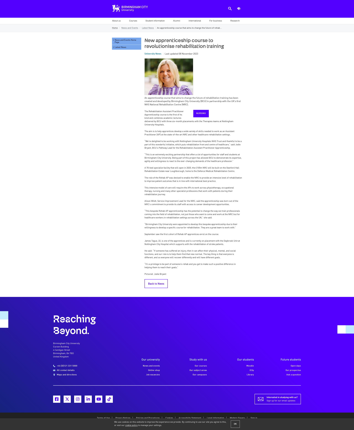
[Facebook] (56, 399)
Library (250, 375)
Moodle (250, 366)
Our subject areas (198, 370)
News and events (151, 366)
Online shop (154, 370)
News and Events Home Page (125, 41)
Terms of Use (103, 418)
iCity (252, 370)
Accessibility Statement (190, 418)
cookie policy (131, 425)
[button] (116, 21)
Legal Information (215, 418)
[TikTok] (109, 399)
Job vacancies (153, 375)
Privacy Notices (122, 418)
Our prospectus (293, 370)
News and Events (129, 28)
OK (235, 424)
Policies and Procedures (148, 418)
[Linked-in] (88, 399)
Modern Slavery (237, 418)
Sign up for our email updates (282, 399)
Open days (296, 366)
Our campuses (200, 375)
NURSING (201, 113)
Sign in (254, 418)
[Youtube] (98, 399)
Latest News (148, 28)
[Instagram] (77, 399)
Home (115, 28)
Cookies (169, 418)
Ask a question (293, 375)
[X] (67, 399)
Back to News (156, 284)
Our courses (201, 366)
